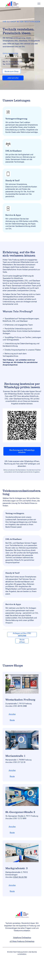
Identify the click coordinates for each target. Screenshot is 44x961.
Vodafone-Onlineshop (22, 937)
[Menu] (39, 3)
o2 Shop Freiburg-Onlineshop (22, 941)
